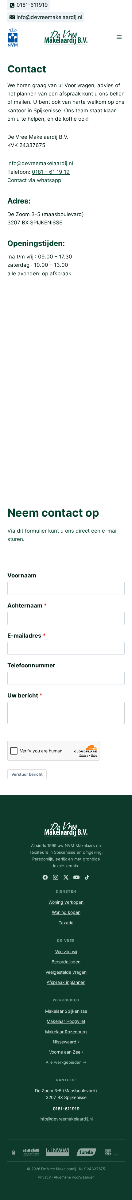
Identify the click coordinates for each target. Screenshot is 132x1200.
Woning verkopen (66, 902)
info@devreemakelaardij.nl (40, 163)
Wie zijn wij (66, 951)
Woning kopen (66, 912)
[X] (66, 877)
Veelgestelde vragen (66, 972)
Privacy (44, 1177)
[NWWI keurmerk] (57, 1152)
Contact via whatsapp (34, 180)
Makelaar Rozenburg (66, 1031)
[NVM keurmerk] (13, 1152)
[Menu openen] (119, 37)
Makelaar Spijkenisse (66, 1011)
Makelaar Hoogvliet (66, 1021)
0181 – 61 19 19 (51, 172)
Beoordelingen (66, 961)
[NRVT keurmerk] (31, 1152)
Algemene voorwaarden (74, 1177)
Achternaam (24, 605)
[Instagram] (55, 877)
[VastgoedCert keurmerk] (112, 1152)
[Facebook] (45, 877)
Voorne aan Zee (66, 1051)
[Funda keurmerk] (86, 1152)
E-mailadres (24, 635)
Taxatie (66, 922)
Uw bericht (22, 695)
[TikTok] (87, 877)
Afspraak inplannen (66, 982)
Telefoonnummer (31, 665)
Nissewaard (66, 1041)
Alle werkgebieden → (66, 1062)
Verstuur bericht (27, 774)
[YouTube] (76, 877)
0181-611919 (66, 1108)
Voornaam (21, 575)
